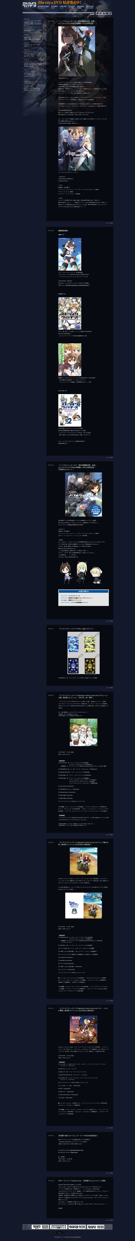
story (54, 7)
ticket (71, 7)
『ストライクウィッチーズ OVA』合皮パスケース (32, 45)
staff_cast (43, 7)
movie (63, 7)
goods (80, 7)
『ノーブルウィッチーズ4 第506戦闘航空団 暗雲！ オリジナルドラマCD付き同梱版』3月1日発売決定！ (32, 23)
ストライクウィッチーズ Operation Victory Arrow (29, 5)
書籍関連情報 (27, 30)
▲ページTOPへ (109, 223)
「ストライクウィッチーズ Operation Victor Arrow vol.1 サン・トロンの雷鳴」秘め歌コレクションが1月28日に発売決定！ (33, 74)
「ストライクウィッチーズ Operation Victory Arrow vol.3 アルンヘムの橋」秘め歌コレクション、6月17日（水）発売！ (33, 54)
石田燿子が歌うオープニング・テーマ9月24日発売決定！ (33, 82)
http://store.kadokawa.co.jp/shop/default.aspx (77, 285)
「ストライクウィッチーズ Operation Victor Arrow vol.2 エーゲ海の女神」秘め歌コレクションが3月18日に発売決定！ (33, 64)
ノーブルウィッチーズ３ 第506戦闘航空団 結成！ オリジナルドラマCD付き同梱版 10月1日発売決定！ (33, 38)
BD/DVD (90, 7)
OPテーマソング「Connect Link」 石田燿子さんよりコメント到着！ (32, 89)
